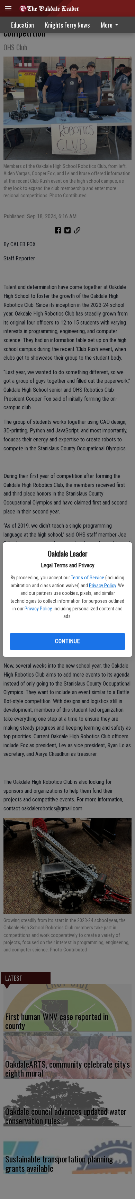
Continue (67, 641)
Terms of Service (87, 577)
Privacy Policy (102, 585)
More (106, 24)
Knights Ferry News (67, 24)
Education (22, 24)
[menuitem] (111, 25)
